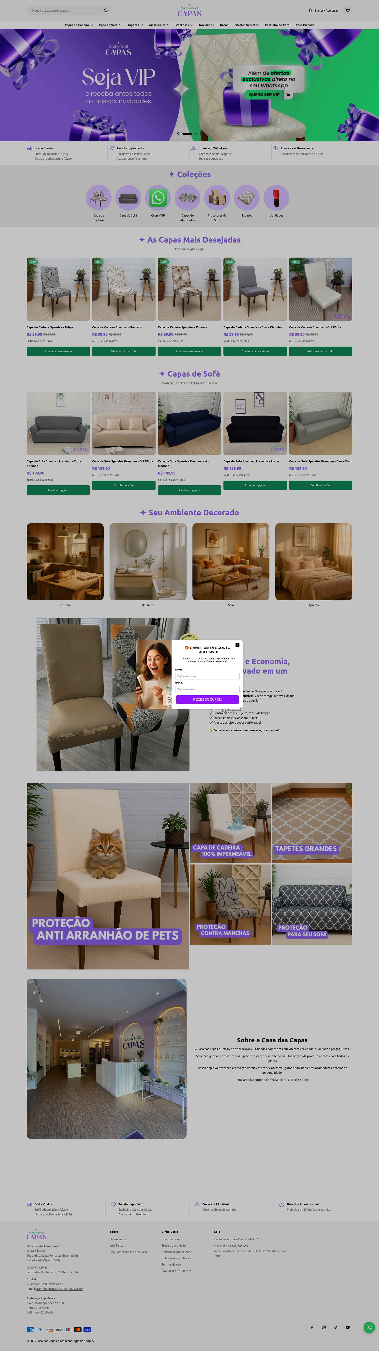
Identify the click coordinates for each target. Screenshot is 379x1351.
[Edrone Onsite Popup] (189, 675)
